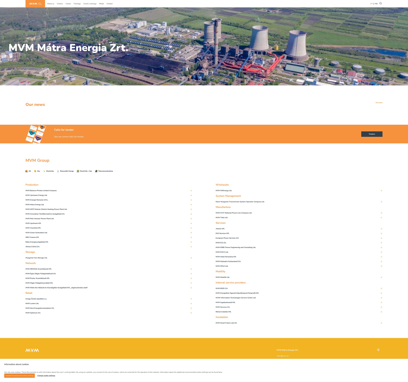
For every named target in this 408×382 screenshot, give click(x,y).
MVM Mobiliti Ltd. (223, 277)
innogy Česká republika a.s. (36, 299)
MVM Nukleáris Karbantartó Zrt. (228, 261)
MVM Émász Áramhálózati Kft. (38, 278)
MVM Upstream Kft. (33, 223)
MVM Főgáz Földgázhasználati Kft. (39, 283)
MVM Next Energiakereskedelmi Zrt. (40, 308)
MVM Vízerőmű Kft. (33, 228)
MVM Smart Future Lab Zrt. (226, 323)
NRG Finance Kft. (32, 237)
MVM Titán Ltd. (222, 217)
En (371, 4)
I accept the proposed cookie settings (19, 375)
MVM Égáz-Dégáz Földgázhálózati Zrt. (41, 273)
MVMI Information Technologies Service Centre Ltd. (236, 298)
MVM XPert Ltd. (222, 266)
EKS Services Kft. (222, 233)
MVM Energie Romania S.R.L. (37, 200)
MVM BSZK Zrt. (222, 288)
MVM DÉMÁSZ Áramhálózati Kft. (39, 269)
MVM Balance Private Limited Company (41, 190)
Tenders (372, 134)
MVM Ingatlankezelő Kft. (225, 302)
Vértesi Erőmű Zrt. (33, 246)
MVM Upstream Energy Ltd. (36, 195)
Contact (109, 4)
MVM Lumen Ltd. (32, 303)
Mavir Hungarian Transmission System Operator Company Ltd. (240, 202)
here (220, 372)
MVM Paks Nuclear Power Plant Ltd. (40, 218)
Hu (376, 4)
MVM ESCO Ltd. (222, 252)
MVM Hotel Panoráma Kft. (226, 257)
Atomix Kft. (220, 229)
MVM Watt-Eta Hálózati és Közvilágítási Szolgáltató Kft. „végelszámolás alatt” (57, 287)
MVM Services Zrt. (223, 307)
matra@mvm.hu (283, 356)
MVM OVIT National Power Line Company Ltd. (234, 213)
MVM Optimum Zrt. (33, 313)
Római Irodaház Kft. (223, 312)
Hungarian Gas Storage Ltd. (36, 258)
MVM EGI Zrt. (221, 243)
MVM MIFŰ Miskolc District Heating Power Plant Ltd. (46, 209)
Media (101, 4)
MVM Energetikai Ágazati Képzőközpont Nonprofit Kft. (237, 293)
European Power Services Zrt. (227, 238)
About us (50, 4)
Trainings (77, 4)
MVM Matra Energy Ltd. (35, 204)
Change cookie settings (46, 375)
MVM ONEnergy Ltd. (224, 190)
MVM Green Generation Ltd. (36, 232)
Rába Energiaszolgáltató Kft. (37, 242)
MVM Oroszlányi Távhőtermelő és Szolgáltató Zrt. (45, 214)
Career (68, 4)
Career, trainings (89, 4)
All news (378, 102)
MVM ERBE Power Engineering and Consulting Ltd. (236, 247)
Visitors (60, 4)
